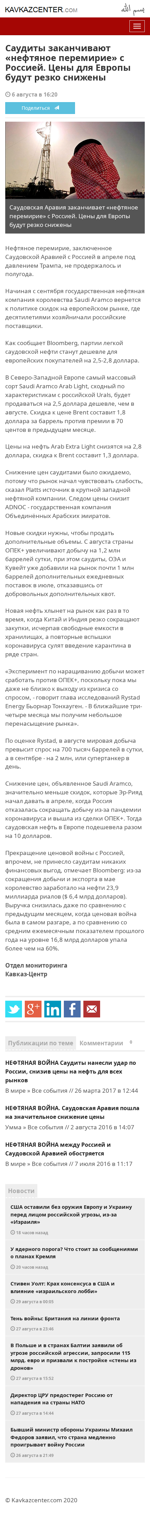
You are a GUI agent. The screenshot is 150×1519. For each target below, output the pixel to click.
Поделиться (38, 108)
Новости (21, 1191)
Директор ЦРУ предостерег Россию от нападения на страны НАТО (61, 1403)
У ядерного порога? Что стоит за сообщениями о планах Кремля (74, 1257)
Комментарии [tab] (106, 1043)
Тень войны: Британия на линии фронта (65, 1323)
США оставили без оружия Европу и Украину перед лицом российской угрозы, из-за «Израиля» (71, 1219)
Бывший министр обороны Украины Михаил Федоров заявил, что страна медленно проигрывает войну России (71, 1442)
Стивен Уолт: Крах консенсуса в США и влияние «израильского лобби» (62, 1292)
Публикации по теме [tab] (40, 1043)
